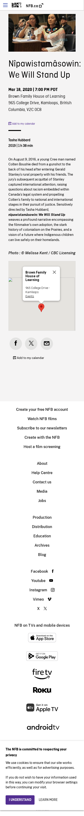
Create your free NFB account (42, 409)
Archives (42, 545)
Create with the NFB (42, 437)
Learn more (48, 800)
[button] (41, 307)
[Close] (54, 272)
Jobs (42, 500)
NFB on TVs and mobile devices (42, 625)
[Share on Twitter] (31, 344)
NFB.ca (32, 6)
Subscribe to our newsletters (42, 428)
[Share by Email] (47, 344)
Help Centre (42, 473)
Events (29, 296)
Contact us (42, 482)
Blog (42, 554)
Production (42, 517)
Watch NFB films (42, 419)
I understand (20, 800)
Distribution (42, 527)
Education (42, 536)
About (42, 463)
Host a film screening (42, 447)
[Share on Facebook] (16, 344)
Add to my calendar (23, 124)
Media (42, 491)
